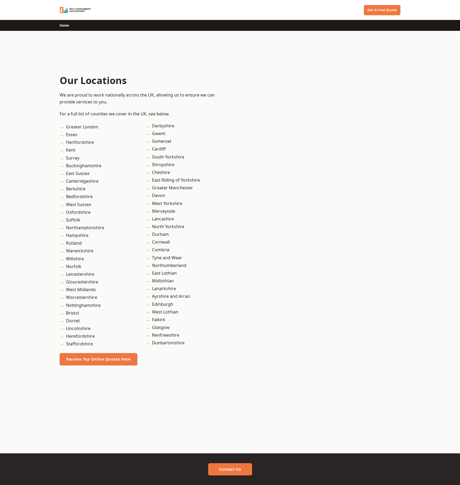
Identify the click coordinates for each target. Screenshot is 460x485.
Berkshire (75, 189)
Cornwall (161, 242)
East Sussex (77, 173)
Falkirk (158, 320)
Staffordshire (79, 344)
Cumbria (160, 250)
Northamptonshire (85, 228)
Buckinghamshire (83, 166)
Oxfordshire (78, 212)
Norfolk (73, 266)
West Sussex (78, 204)
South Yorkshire (168, 157)
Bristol (72, 313)
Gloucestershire (82, 282)
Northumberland (169, 265)
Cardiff (159, 149)
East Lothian (164, 273)
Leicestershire (80, 274)
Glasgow (161, 327)
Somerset (161, 141)
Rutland (74, 243)
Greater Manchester (172, 188)
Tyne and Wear (167, 258)
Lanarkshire (164, 288)
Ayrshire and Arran (171, 296)
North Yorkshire (168, 226)
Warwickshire (79, 251)
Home (64, 25)
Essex (71, 134)
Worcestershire (81, 297)
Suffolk (73, 220)
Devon (158, 195)
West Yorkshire (167, 203)
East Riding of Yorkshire (176, 180)
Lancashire (163, 219)
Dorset (73, 321)
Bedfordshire (79, 196)
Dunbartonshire (168, 343)
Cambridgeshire (82, 181)
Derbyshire (163, 126)
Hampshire (77, 235)
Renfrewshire (165, 335)
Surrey (72, 158)
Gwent (158, 133)
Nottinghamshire (83, 305)
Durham (160, 234)
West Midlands (81, 289)
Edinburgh (162, 304)
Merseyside (163, 211)
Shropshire (163, 165)
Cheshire (161, 172)
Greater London (82, 127)
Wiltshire (75, 259)
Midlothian (163, 281)
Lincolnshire (78, 328)
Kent (70, 150)
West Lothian (165, 312)
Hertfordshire (80, 142)
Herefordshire (80, 336)
